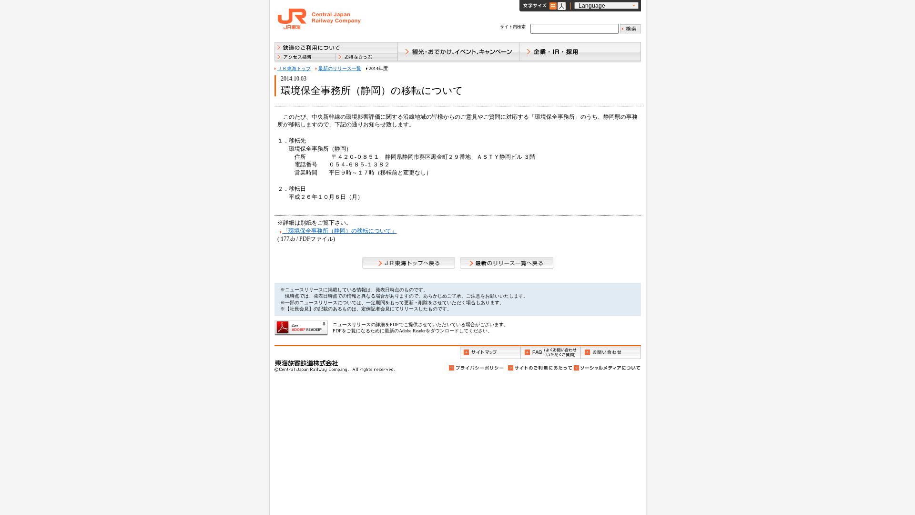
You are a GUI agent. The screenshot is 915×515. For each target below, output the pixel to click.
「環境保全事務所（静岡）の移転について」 (340, 230)
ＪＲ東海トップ (294, 68)
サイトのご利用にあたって (539, 367)
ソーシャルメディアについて (606, 367)
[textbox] (574, 29)
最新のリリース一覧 (339, 68)
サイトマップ (490, 352)
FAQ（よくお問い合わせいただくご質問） (550, 352)
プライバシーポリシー (477, 367)
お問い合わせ (611, 352)
